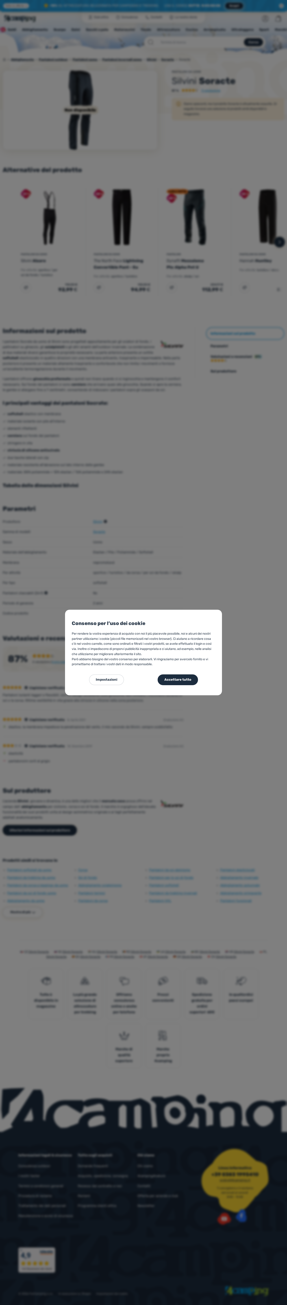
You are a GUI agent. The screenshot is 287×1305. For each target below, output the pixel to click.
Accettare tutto (177, 680)
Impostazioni (106, 680)
